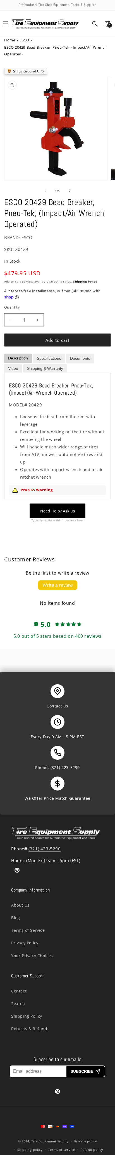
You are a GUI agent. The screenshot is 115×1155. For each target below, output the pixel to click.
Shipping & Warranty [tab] (45, 368)
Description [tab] (18, 358)
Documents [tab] (80, 358)
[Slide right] (70, 191)
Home (9, 40)
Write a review (58, 585)
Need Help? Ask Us (57, 511)
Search (18, 1003)
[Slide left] (45, 191)
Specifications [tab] (49, 358)
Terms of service (61, 1149)
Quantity (12, 307)
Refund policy (91, 1149)
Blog (15, 917)
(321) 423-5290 (65, 767)
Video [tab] (13, 368)
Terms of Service (28, 930)
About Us (20, 905)
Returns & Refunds (30, 1028)
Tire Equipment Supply (50, 1141)
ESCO (24, 40)
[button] (95, 24)
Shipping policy (30, 1149)
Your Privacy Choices (32, 955)
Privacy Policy (24, 942)
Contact (19, 991)
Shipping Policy (85, 281)
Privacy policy (85, 1141)
